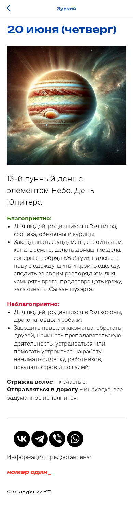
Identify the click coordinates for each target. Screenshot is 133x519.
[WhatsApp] (75, 439)
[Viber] (57, 439)
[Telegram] (39, 439)
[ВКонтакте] (22, 439)
